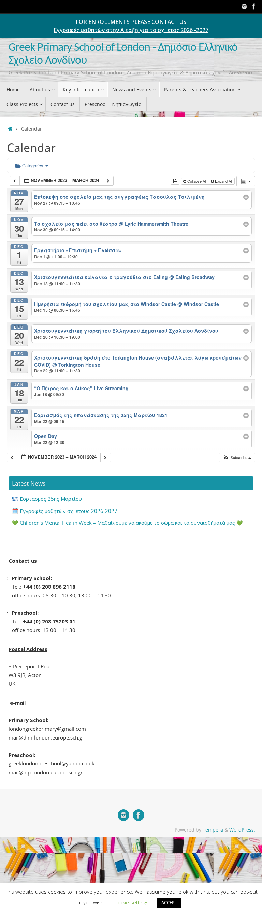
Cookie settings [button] (131, 902)
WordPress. (242, 830)
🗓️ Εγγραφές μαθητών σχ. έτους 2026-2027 (64, 510)
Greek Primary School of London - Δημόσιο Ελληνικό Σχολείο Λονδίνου (123, 54)
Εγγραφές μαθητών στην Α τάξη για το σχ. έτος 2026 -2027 (131, 30)
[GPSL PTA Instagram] (244, 6)
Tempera (213, 830)
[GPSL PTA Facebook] (254, 6)
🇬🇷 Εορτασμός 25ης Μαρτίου (47, 498)
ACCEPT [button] (169, 903)
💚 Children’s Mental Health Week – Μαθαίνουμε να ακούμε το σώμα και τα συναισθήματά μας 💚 (127, 522)
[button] (236, 457)
